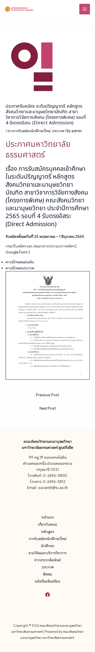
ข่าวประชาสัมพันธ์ (47, 560)
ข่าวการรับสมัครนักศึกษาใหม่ (28, 131)
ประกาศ (58, 131)
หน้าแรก (47, 517)
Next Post (48, 408)
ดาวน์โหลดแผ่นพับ (20, 262)
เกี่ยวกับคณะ (47, 524)
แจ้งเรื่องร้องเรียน (47, 581)
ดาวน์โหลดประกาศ (20, 268)
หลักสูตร (47, 531)
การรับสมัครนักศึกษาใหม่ (47, 539)
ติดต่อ (47, 574)
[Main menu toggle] (84, 9)
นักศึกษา (47, 546)
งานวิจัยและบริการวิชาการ (47, 553)
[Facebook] (47, 594)
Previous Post (47, 395)
